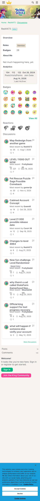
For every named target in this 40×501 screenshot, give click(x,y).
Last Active (20, 81)
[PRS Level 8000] (27, 112)
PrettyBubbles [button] (27, 165)
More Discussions (30, 342)
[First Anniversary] (5, 92)
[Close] (35, 465)
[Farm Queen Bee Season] (27, 99)
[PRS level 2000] (13, 112)
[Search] (33, 2)
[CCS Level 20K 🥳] (20, 92)
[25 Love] (34, 99)
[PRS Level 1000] (20, 112)
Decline (20, 493)
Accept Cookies (20, 489)
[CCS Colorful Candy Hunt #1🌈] (27, 92)
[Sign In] (37, 2)
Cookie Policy (28, 484)
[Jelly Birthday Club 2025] (20, 99)
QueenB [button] (27, 206)
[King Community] (9, 2)
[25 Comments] (34, 106)
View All (33, 118)
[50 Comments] (5, 106)
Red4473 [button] (28, 147)
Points (19, 75)
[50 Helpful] (13, 92)
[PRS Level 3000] (5, 112)
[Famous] (13, 99)
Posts (7, 75)
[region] (20, 482)
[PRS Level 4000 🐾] (27, 106)
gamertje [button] (28, 187)
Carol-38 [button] (28, 228)
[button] (6, 141)
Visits (13, 75)
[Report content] (33, 140)
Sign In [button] (6, 369)
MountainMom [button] (27, 291)
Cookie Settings (20, 498)
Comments (20, 352)
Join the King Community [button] (16, 375)
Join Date (29, 75)
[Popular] (13, 106)
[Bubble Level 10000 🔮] (34, 92)
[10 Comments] (34, 112)
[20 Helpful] (20, 106)
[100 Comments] (5, 99)
